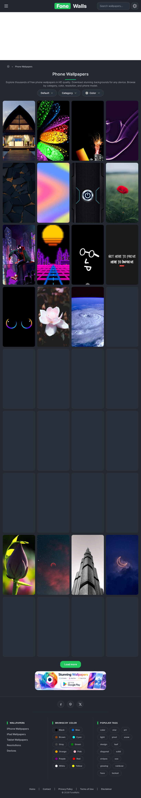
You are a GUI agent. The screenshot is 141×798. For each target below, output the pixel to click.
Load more (70, 664)
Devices (11, 750)
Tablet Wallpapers (17, 739)
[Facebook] (60, 704)
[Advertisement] (70, 36)
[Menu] (6, 6)
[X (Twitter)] (80, 704)
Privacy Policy (65, 789)
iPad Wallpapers (16, 734)
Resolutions (14, 745)
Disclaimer (106, 789)
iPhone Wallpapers (18, 728)
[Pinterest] (70, 704)
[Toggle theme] (134, 6)
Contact (47, 789)
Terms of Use (87, 789)
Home (32, 789)
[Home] (8, 66)
